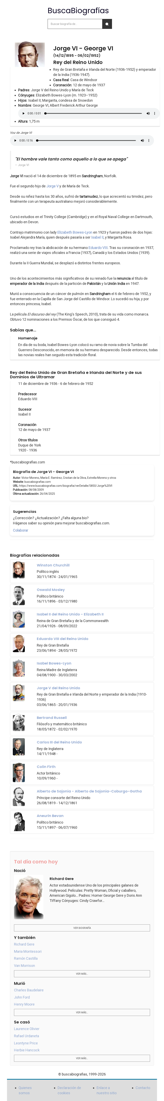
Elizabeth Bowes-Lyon (74, 232)
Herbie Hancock (27, 1050)
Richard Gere (24, 944)
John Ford (22, 997)
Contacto (143, 1088)
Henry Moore (24, 1004)
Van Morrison (24, 965)
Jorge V (52, 186)
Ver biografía (82, 928)
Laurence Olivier (26, 1029)
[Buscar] (107, 24)
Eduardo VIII (98, 248)
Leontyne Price (26, 1043)
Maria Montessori (28, 951)
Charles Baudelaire (29, 990)
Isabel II (97, 237)
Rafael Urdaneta (26, 1036)
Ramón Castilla (26, 958)
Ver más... (82, 973)
